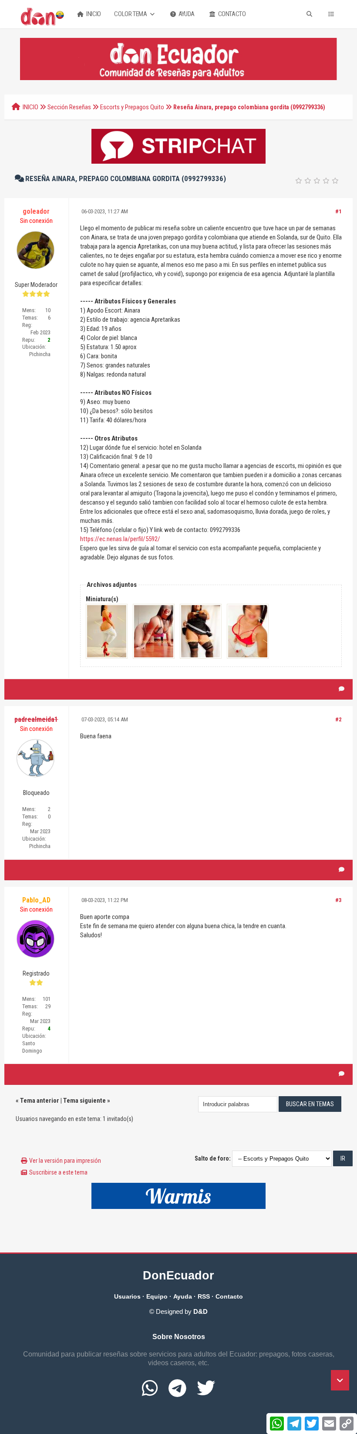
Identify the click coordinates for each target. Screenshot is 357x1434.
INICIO (30, 107)
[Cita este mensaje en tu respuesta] (341, 689)
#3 (338, 900)
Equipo (157, 1296)
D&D (200, 1311)
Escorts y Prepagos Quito (132, 107)
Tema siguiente (84, 1100)
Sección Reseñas (69, 107)
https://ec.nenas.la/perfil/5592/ (120, 539)
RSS (204, 1296)
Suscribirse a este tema (58, 1172)
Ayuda (186, 14)
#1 (338, 211)
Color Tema (131, 14)
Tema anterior (39, 1100)
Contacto (231, 14)
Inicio (93, 14)
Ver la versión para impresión (65, 1160)
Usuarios (127, 1296)
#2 (338, 719)
